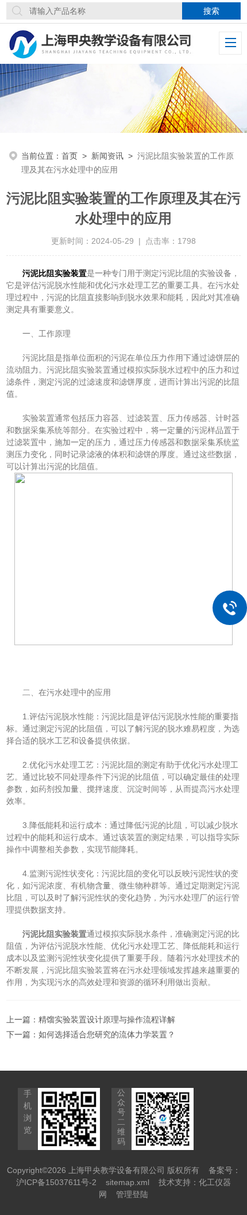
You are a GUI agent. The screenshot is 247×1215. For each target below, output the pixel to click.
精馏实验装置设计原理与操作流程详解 (106, 1019)
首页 (69, 155)
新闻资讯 (107, 155)
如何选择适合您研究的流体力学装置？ (106, 1034)
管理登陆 (132, 1194)
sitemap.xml (127, 1182)
